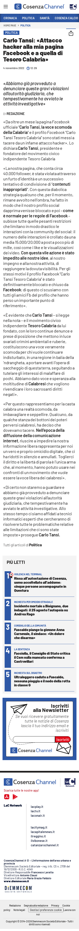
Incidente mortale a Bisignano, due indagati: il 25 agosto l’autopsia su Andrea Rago (41, 610)
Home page (10, 25)
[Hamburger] (5, 7)
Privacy (55, 905)
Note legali (19, 909)
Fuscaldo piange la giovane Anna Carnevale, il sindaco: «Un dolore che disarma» (39, 633)
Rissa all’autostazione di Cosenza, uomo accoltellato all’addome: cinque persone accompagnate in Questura (40, 584)
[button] (71, 34)
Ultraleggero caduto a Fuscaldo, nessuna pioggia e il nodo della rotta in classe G (42, 681)
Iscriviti (62, 739)
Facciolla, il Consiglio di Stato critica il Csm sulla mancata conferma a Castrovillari (42, 657)
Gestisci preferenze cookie (46, 910)
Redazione (15, 905)
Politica (25, 25)
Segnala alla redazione (36, 905)
